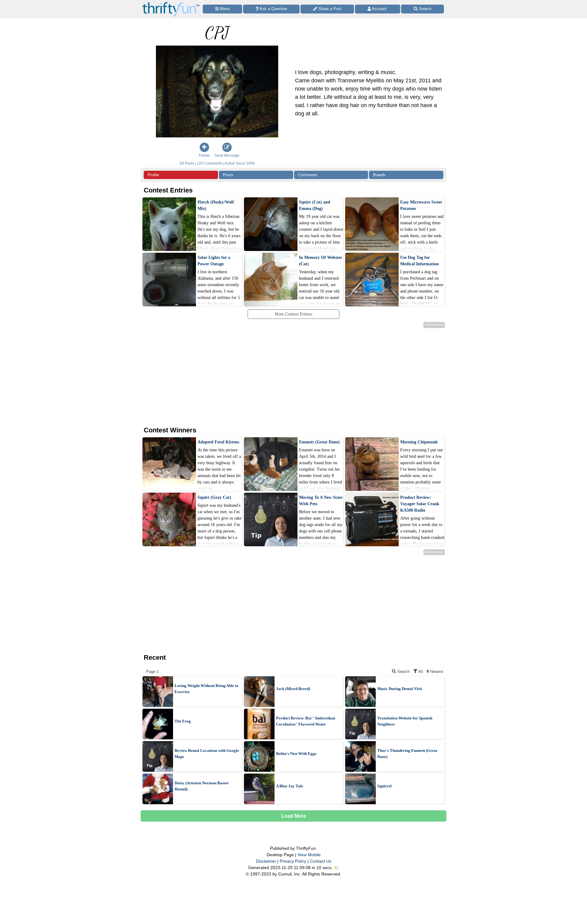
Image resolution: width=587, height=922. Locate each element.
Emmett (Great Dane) (319, 442)
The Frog (183, 721)
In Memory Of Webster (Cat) (320, 260)
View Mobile (309, 854)
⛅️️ (336, 867)
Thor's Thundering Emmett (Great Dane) (407, 753)
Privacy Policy (293, 861)
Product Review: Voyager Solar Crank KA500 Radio (419, 504)
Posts (228, 175)
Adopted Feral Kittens (218, 442)
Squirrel (384, 786)
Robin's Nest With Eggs (296, 753)
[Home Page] (171, 3)
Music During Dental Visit (399, 688)
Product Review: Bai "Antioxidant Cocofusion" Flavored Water (305, 721)
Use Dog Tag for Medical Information (419, 260)
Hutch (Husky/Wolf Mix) (216, 205)
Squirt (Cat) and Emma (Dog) (314, 205)
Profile (153, 175)
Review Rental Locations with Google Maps (207, 753)
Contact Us (320, 861)
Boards (379, 175)
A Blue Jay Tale (289, 786)
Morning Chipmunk (419, 442)
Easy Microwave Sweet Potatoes (421, 205)
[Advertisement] (288, 376)
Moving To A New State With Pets (320, 500)
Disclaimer (266, 861)
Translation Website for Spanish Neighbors (404, 721)
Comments (307, 175)
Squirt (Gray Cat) (214, 497)
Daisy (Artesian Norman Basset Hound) (201, 786)
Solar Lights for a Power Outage (214, 260)
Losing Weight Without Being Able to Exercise (206, 688)
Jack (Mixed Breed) (293, 688)
